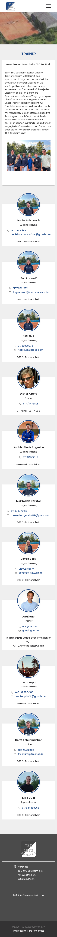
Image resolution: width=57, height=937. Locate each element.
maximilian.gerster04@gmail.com (30, 515)
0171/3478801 (30, 403)
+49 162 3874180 (24, 692)
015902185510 (26, 568)
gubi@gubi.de (30, 630)
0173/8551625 (30, 457)
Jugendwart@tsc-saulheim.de (30, 292)
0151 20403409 (26, 750)
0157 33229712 (20, 288)
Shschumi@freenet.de (30, 754)
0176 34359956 (30, 807)
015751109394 (18, 230)
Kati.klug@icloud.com (30, 349)
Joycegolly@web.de (30, 572)
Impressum (19, 930)
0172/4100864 (30, 626)
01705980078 (25, 345)
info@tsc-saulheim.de (31, 895)
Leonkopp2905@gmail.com (30, 696)
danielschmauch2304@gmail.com (31, 234)
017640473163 (19, 511)
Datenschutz (36, 930)
